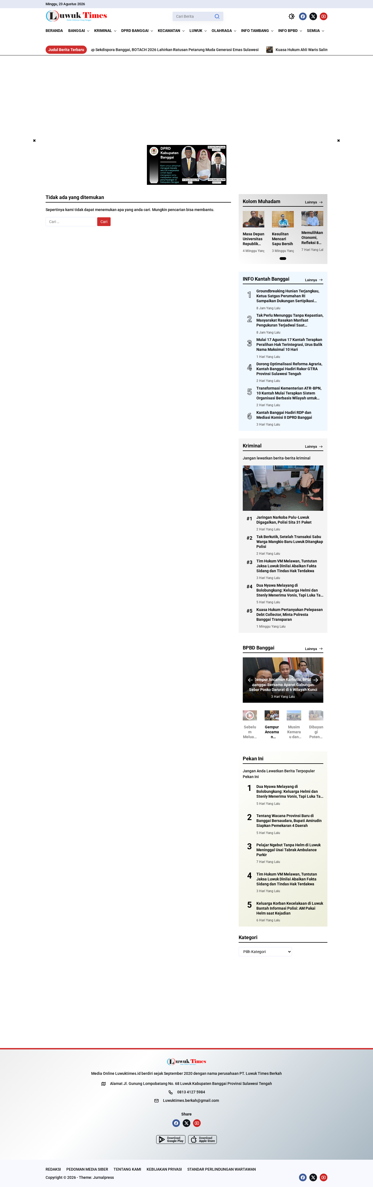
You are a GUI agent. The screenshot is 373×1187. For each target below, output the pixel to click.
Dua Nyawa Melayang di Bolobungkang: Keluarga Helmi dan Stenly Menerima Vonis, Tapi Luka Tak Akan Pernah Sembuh (289, 590)
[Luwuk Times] (77, 16)
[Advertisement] (186, 96)
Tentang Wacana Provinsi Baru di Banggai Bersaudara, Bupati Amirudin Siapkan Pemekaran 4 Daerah (289, 821)
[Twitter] (313, 16)
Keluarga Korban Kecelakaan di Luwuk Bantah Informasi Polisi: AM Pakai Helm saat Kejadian (289, 908)
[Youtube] (323, 16)
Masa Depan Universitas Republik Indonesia (253, 239)
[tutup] (34, 141)
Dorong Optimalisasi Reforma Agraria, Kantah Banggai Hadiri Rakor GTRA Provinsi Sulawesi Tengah (289, 369)
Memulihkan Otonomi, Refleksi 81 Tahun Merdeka (312, 237)
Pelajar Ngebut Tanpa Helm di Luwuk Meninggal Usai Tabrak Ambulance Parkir (288, 850)
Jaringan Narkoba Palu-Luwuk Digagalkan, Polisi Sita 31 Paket (284, 519)
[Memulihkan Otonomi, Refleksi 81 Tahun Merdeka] (312, 218)
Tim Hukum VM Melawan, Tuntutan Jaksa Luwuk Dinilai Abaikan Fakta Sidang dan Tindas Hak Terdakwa (286, 566)
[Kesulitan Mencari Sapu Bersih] (283, 219)
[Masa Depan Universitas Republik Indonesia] (254, 219)
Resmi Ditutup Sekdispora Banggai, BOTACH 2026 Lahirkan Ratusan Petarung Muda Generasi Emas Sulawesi (130, 50)
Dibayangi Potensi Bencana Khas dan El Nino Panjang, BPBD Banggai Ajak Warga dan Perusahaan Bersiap (316, 732)
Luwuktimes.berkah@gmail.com (191, 1100)
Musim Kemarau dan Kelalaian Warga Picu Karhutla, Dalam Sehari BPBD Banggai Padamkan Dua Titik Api (294, 732)
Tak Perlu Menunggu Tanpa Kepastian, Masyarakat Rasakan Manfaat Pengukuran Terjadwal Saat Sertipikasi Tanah (289, 320)
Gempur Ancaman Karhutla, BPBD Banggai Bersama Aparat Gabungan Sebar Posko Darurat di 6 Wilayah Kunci (283, 684)
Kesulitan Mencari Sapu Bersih (282, 239)
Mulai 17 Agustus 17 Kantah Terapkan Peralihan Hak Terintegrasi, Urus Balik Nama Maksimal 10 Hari (289, 344)
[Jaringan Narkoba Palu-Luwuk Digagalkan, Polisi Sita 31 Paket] (283, 488)
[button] (217, 16)
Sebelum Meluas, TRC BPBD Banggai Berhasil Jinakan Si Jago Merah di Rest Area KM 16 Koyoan (250, 732)
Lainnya (311, 202)
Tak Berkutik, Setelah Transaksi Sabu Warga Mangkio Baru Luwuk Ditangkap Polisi (289, 542)
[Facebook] (303, 16)
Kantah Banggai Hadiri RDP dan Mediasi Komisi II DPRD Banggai (284, 415)
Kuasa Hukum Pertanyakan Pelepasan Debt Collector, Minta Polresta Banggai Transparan (289, 614)
